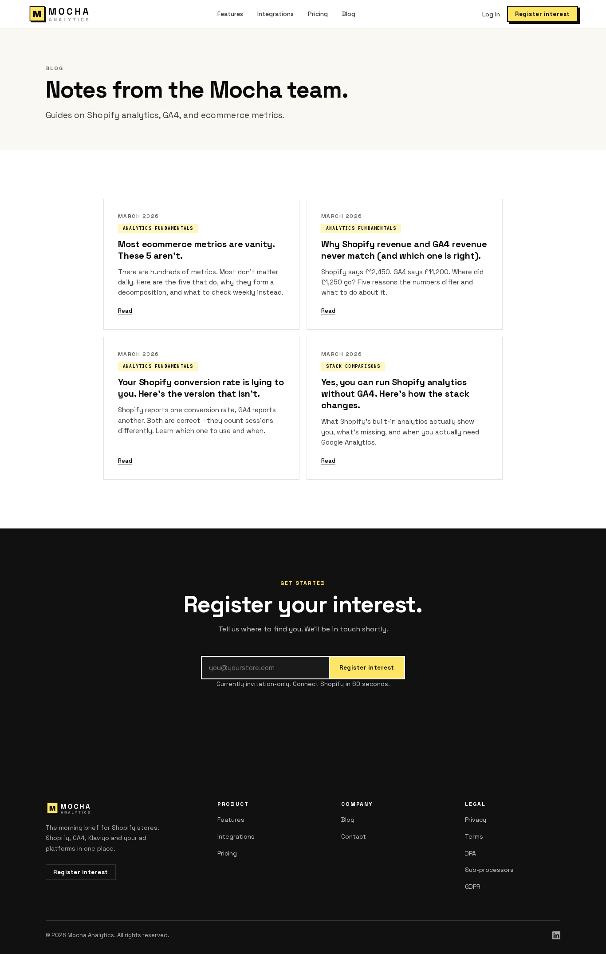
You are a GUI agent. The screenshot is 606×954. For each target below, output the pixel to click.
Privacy (475, 820)
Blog (348, 14)
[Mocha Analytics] (59, 14)
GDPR (472, 887)
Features (230, 14)
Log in (491, 14)
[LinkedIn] (556, 935)
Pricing (318, 14)
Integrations (275, 14)
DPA (470, 853)
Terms (474, 836)
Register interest (542, 14)
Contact (353, 836)
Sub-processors (489, 870)
